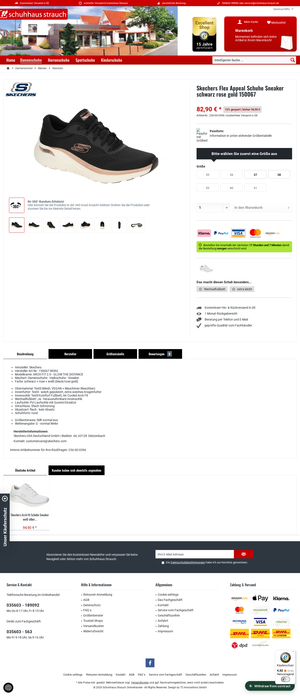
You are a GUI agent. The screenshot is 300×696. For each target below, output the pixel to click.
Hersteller (70, 354)
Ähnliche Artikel (25, 470)
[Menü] (293, 652)
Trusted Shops (93, 620)
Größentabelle (115, 354)
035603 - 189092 (23, 605)
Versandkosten (93, 626)
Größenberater (93, 615)
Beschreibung (25, 354)
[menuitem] (281, 9)
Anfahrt (163, 620)
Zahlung (163, 626)
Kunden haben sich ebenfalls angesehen (76, 470)
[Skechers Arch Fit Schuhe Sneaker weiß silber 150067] (30, 495)
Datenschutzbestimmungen (188, 562)
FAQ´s (87, 610)
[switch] (285, 679)
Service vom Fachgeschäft (175, 610)
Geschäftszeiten (169, 615)
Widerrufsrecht (93, 631)
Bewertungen (159, 354)
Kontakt (163, 605)
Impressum (165, 631)
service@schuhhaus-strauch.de (262, 3)
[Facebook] (150, 662)
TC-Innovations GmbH (193, 687)
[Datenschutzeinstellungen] (8, 688)
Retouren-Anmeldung (97, 594)
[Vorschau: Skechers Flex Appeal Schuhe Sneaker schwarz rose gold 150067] (16, 225)
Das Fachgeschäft (170, 600)
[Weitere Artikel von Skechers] (20, 89)
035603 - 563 (19, 631)
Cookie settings (168, 594)
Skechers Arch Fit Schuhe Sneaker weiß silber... (30, 517)
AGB (86, 600)
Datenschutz (92, 605)
